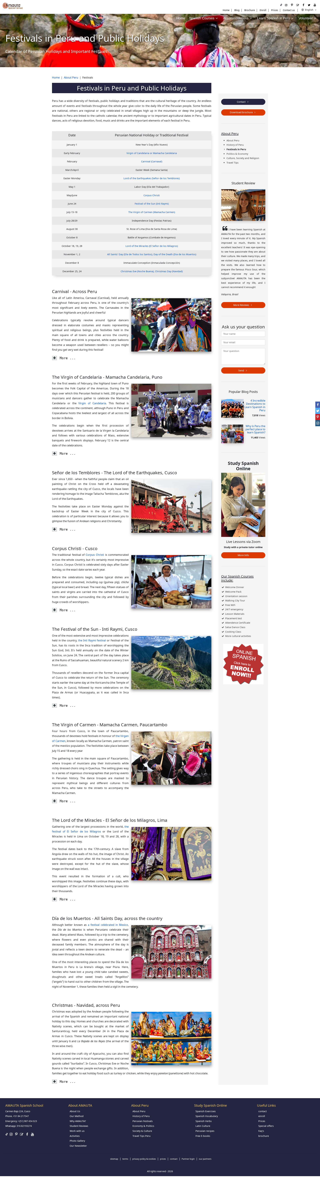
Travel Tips (232, 162)
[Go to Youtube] (314, 5)
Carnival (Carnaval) (151, 161)
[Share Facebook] (317, 405)
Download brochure (241, 112)
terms (125, 1158)
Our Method (77, 1116)
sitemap (114, 1158)
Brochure (249, 10)
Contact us (289, 10)
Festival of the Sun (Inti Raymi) (152, 203)
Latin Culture (203, 1125)
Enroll (263, 10)
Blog (237, 10)
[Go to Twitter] (309, 5)
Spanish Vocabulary (207, 1116)
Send (241, 370)
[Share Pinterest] (317, 417)
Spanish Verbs (204, 1121)
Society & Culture (142, 1130)
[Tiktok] (281, 5)
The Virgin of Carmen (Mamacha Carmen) (151, 212)
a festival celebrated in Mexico (108, 925)
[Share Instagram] (317, 423)
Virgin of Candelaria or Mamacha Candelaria (151, 153)
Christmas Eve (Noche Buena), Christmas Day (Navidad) (152, 271)
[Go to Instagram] (286, 5)
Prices (274, 10)
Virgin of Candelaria (92, 403)
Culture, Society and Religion (242, 158)
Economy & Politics (143, 1125)
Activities (75, 1135)
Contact (241, 101)
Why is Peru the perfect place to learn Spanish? (255, 429)
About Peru (232, 140)
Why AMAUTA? (78, 1121)
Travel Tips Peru (141, 1135)
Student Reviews (79, 1125)
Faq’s (261, 1130)
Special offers (266, 1125)
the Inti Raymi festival (92, 640)
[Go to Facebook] (303, 5)
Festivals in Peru (236, 149)
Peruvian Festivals (142, 1121)
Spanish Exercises (206, 1111)
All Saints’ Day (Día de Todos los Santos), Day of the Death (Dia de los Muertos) (151, 254)
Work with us (77, 1130)
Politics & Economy (237, 153)
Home (226, 10)
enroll (261, 1116)
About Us (75, 1111)
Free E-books (203, 1135)
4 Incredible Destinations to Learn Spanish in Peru (254, 405)
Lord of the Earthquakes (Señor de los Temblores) (152, 178)
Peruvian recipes (205, 1130)
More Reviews (241, 305)
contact (262, 1111)
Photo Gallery (77, 1140)
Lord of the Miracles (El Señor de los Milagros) (152, 246)
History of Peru (235, 144)
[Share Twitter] (317, 411)
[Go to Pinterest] (291, 5)
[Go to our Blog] (297, 5)
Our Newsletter (78, 1145)
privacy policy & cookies (144, 1158)
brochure (263, 1135)
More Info (243, 555)
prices (163, 1158)
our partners (205, 1158)
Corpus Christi (152, 195)
